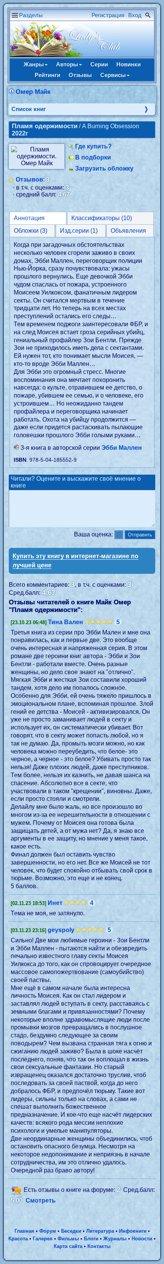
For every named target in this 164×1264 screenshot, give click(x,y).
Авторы (67, 64)
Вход (134, 15)
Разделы (31, 15)
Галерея (43, 1238)
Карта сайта (68, 1246)
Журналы (115, 1238)
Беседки (71, 1231)
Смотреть (41, 1200)
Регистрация (108, 15)
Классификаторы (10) (101, 218)
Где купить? (93, 146)
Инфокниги (132, 1231)
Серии (99, 64)
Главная (24, 1231)
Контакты (99, 1246)
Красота (18, 1238)
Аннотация (29, 218)
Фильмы (68, 1238)
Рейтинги (47, 75)
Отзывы (80, 75)
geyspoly (61, 930)
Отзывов (29, 179)
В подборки (93, 157)
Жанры (34, 64)
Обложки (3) (30, 230)
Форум (47, 1231)
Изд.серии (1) (79, 230)
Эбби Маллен (121, 447)
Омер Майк (33, 91)
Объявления (128, 230)
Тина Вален (65, 622)
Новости (142, 1238)
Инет (55, 903)
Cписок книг (28, 109)
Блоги (91, 1238)
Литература (100, 1231)
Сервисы (113, 75)
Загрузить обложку (104, 168)
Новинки (128, 64)
